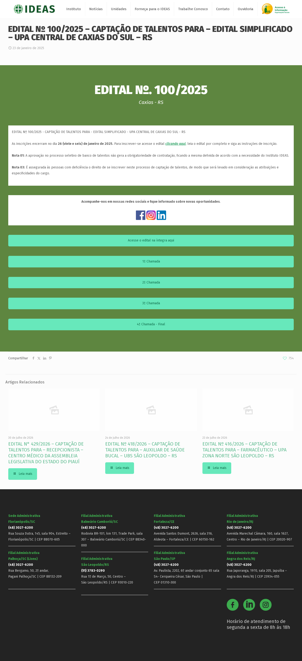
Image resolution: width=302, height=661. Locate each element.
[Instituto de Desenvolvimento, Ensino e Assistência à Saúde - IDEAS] (34, 9)
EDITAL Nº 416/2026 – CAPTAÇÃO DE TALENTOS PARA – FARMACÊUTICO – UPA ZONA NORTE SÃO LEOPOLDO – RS (244, 450)
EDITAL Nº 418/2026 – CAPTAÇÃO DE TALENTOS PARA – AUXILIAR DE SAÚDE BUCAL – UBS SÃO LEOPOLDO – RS (145, 450)
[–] (277, 10)
